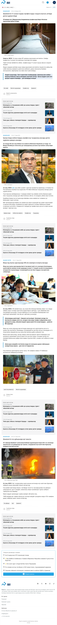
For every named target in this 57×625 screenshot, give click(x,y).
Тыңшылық (36, 213)
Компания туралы (6, 601)
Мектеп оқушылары (15, 88)
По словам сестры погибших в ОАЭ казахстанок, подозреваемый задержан (28, 567)
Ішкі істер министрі (8, 389)
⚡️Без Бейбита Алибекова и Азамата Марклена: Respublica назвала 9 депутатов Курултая (29, 559)
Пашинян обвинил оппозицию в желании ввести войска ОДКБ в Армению (27, 570)
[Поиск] (43, 2)
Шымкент (33, 88)
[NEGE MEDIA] (5, 2)
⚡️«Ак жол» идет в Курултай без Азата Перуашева (20, 564)
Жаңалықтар (6, 11)
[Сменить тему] (48, 2)
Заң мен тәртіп (7, 260)
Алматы (48, 7)
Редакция (4, 599)
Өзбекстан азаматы (17, 213)
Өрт (13, 503)
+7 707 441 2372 (6, 616)
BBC (13, 188)
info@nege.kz (5, 613)
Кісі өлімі (6, 88)
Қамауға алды (7, 213)
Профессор (26, 88)
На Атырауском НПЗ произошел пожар (17, 555)
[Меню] (54, 2)
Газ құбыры (6, 503)
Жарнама (4, 604)
